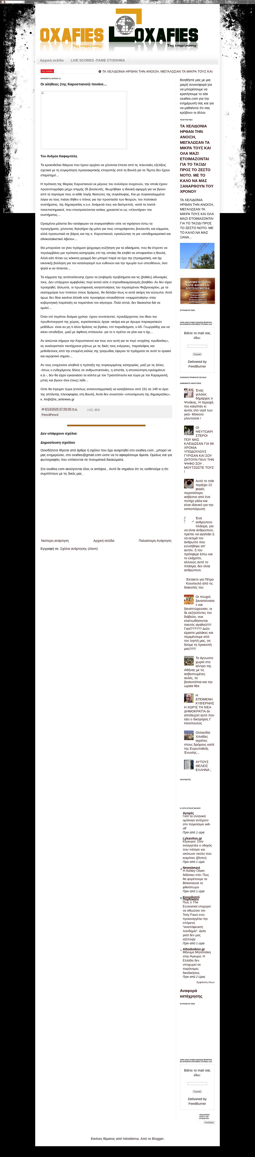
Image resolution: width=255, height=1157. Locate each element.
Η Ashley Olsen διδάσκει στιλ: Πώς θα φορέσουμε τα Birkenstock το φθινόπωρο (196, 879)
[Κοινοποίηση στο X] (93, 409)
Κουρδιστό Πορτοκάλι (191, 898)
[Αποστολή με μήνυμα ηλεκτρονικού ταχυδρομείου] (88, 409)
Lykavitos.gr (192, 838)
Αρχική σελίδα (52, 60)
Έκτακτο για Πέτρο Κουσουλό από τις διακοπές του (199, 583)
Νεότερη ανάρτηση (55, 540)
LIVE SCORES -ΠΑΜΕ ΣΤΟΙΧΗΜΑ (98, 60)
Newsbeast (191, 868)
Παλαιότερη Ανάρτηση (155, 540)
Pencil (46, 415)
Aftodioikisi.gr (194, 949)
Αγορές (188, 813)
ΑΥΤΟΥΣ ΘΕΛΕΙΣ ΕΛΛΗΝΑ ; (203, 766)
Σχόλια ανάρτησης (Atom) (79, 548)
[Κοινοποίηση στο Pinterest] (98, 409)
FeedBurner (197, 366)
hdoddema (131, 1138)
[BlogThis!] (91, 409)
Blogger (157, 1138)
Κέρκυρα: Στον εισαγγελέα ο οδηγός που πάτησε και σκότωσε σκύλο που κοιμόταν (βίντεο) (197, 850)
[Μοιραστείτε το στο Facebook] (96, 409)
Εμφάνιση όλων (205, 982)
